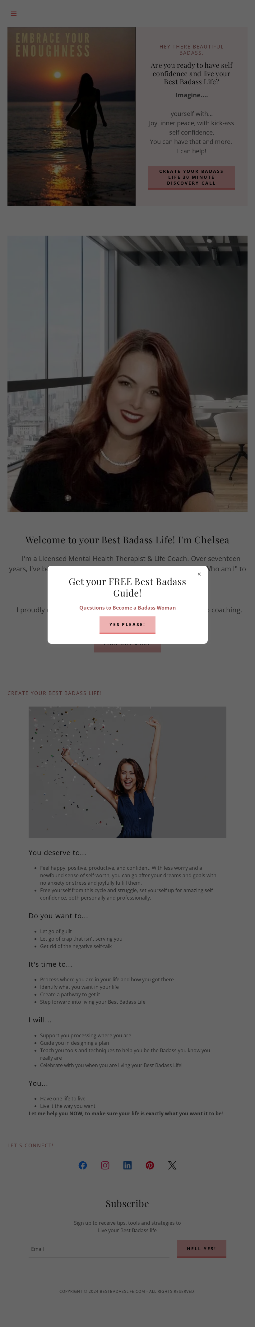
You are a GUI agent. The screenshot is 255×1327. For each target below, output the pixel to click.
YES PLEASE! (127, 624)
